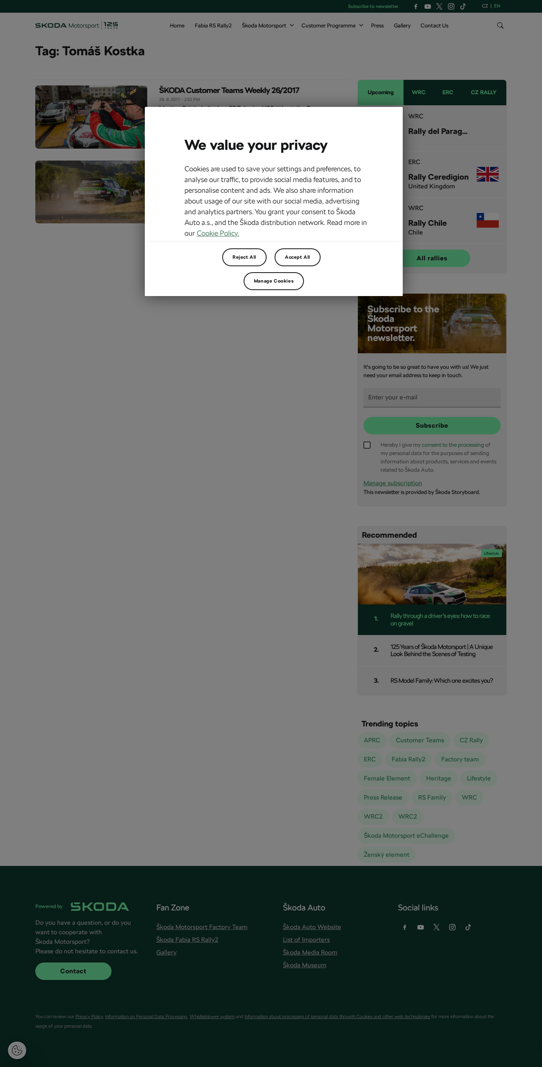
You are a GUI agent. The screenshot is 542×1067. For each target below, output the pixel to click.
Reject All (244, 257)
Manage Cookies (274, 281)
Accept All (297, 257)
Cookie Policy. (218, 233)
